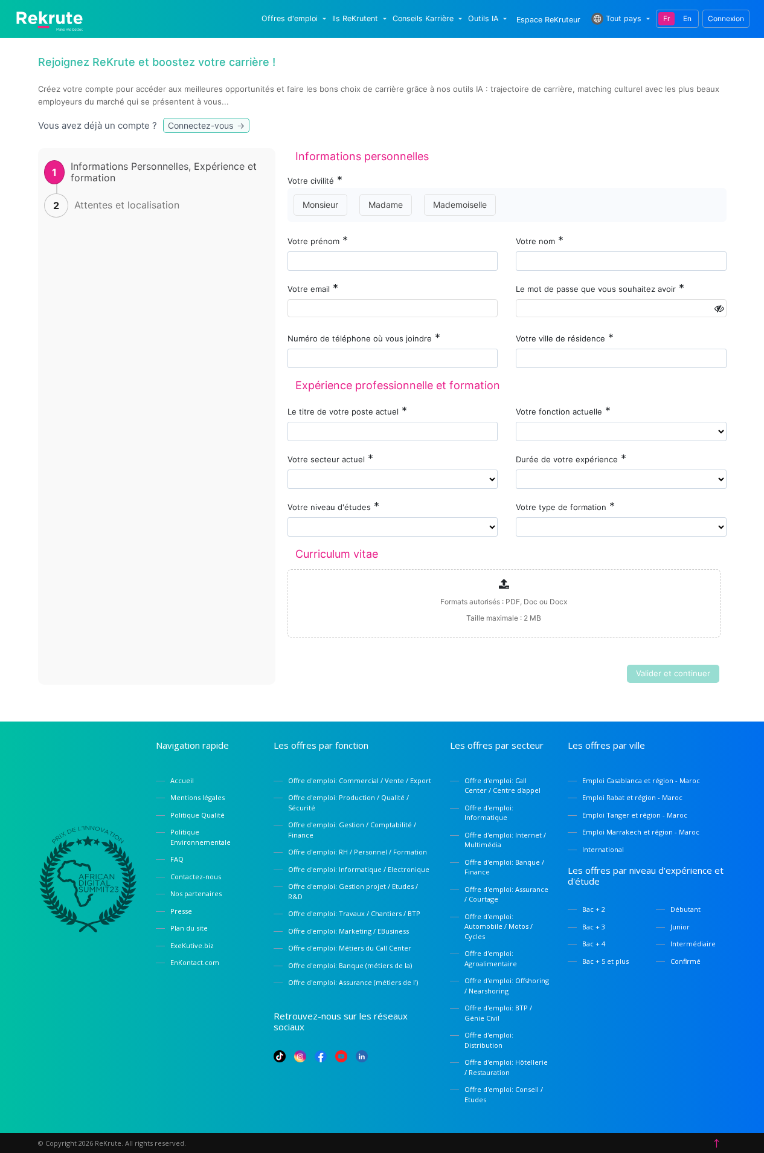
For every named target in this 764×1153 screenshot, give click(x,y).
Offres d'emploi (290, 19)
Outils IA (483, 19)
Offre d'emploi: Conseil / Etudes (503, 1094)
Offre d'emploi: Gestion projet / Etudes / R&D (353, 891)
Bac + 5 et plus (605, 961)
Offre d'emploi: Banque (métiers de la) (350, 965)
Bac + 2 (593, 909)
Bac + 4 (593, 943)
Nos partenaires (196, 893)
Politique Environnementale (200, 837)
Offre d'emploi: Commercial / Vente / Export (359, 780)
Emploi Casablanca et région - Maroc (641, 780)
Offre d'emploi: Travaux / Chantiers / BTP (354, 913)
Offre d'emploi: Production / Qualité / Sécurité (348, 802)
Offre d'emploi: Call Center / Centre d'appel (502, 785)
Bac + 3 (593, 926)
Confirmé (685, 961)
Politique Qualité (197, 814)
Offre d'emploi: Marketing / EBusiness (348, 930)
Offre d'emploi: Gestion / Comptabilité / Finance (352, 829)
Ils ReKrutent (355, 19)
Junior (680, 926)
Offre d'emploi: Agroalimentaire (490, 958)
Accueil (182, 780)
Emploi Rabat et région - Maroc (632, 797)
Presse (181, 911)
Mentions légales (197, 797)
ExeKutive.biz (192, 945)
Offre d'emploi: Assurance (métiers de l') (353, 982)
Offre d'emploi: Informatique (488, 812)
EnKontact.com (194, 962)
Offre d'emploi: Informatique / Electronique (358, 869)
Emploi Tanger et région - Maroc (634, 814)
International (603, 849)
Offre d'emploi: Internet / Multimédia (505, 840)
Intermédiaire (693, 943)
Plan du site (189, 927)
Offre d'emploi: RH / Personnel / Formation (357, 851)
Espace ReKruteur (548, 20)
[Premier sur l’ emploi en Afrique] (49, 18)
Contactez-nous (195, 876)
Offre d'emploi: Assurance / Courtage (506, 894)
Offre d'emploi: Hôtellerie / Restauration (506, 1067)
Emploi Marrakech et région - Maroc (640, 831)
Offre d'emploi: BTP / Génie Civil (498, 1012)
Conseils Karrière (423, 19)
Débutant (685, 909)
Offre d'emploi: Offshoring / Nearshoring (506, 985)
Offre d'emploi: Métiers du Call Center (349, 947)
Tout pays (623, 18)
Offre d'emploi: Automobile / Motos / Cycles (498, 926)
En (687, 18)
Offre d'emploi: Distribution (488, 1040)
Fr (666, 18)
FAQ (177, 859)
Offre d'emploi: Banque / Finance (504, 867)
